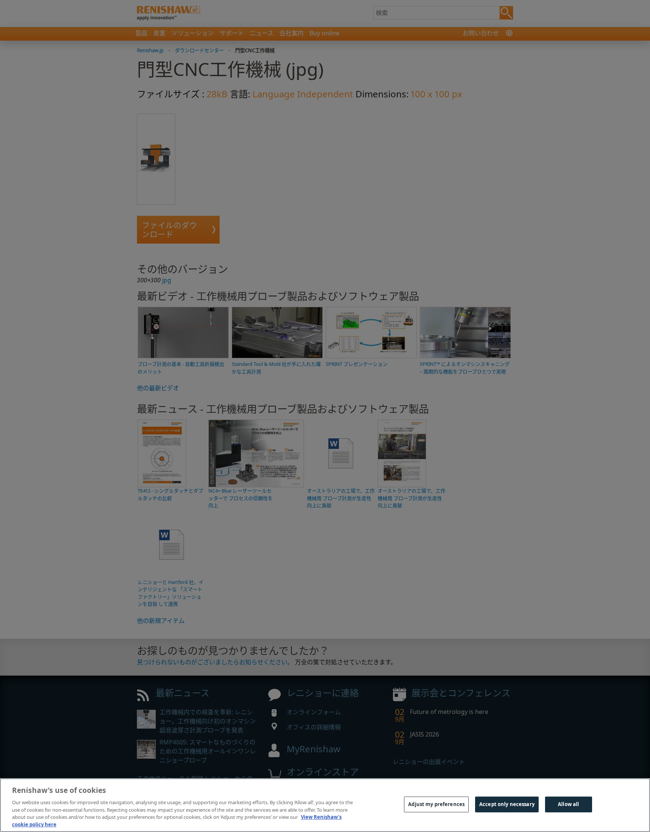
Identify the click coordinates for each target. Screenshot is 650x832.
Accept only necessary (507, 804)
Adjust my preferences (436, 804)
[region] (325, 805)
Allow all (568, 804)
